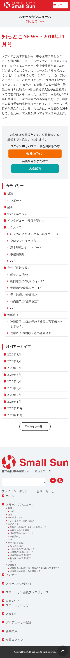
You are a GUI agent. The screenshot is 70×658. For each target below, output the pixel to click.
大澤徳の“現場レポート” (25, 287)
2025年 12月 (14, 408)
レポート (16, 200)
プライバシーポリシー (16, 491)
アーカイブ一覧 (33, 426)
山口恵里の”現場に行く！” (27, 281)
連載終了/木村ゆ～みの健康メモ (30, 333)
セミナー (11, 574)
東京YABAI (13, 600)
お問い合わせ (45, 491)
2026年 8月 (14, 354)
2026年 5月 (14, 374)
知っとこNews (19, 274)
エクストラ (14, 227)
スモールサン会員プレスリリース (27, 592)
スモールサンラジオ (19, 583)
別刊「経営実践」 (18, 267)
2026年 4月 (14, 381)
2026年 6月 (14, 367)
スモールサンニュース (20, 504)
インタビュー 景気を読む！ (26, 220)
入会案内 (35, 168)
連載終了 (13, 314)
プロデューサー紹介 (19, 622)
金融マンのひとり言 (23, 240)
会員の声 (11, 631)
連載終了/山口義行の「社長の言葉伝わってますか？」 (38, 324)
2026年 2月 (14, 394)
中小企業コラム (17, 214)
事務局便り (17, 254)
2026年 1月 (14, 401)
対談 (10, 193)
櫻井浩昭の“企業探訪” (24, 294)
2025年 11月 (14, 415)
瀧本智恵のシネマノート (26, 247)
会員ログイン (35, 153)
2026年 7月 (14, 361)
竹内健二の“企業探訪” (24, 301)
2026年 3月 (14, 388)
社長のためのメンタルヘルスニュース (34, 234)
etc (11, 261)
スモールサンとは (17, 605)
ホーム (10, 495)
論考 (10, 207)
